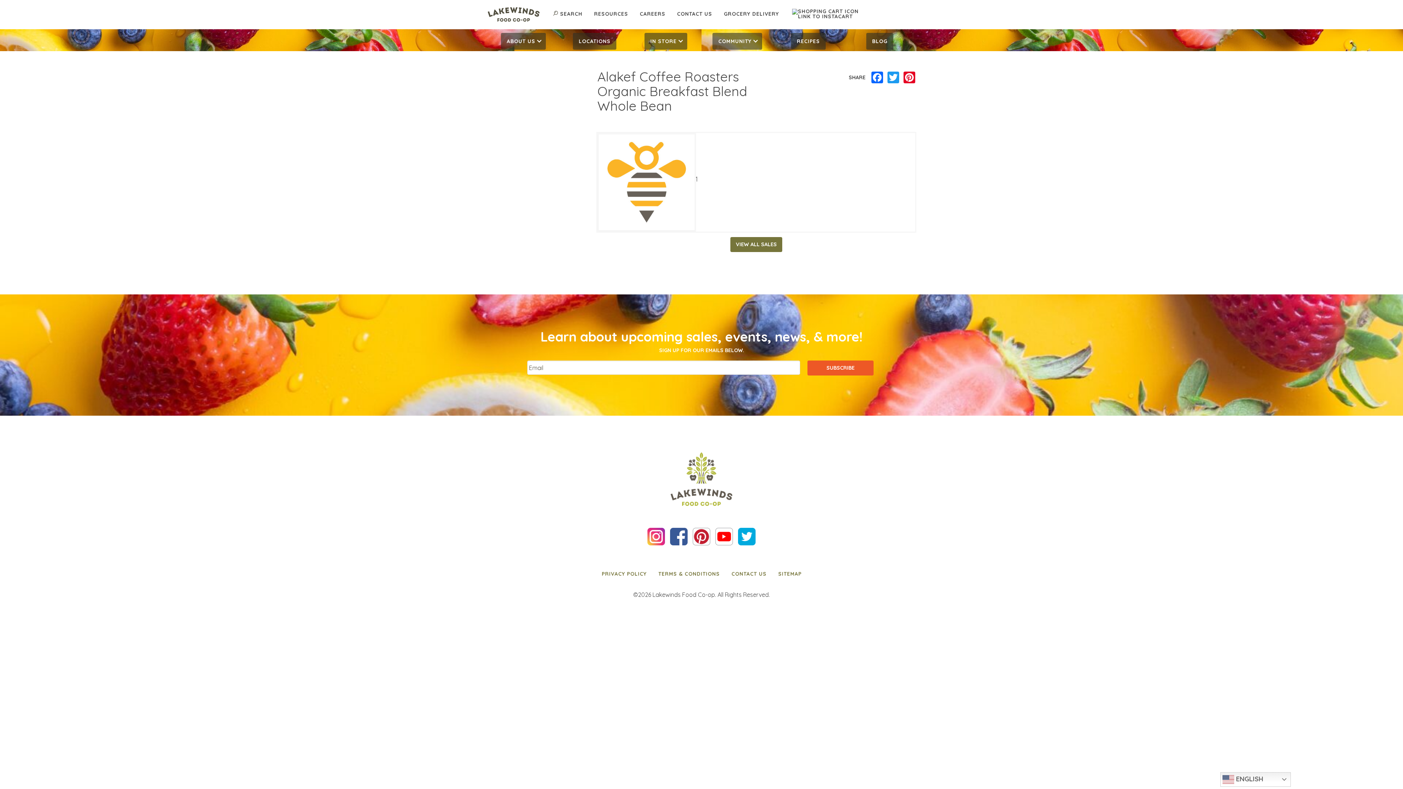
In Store (663, 41)
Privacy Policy (624, 574)
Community (735, 41)
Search (571, 14)
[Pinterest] (909, 78)
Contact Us (694, 14)
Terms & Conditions (689, 574)
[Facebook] (877, 78)
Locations (595, 41)
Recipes (808, 41)
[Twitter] (893, 78)
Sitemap (790, 574)
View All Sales (756, 244)
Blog (879, 41)
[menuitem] (523, 41)
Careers (652, 14)
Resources (611, 14)
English (1248, 778)
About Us (521, 41)
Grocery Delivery (751, 14)
